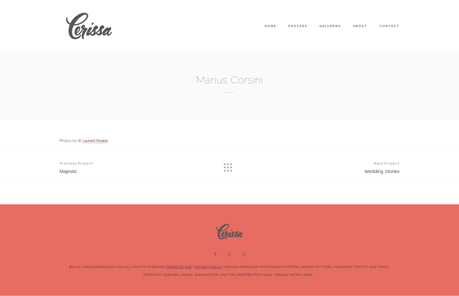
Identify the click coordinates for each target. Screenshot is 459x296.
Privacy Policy (209, 267)
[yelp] (243, 254)
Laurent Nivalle (95, 141)
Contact (389, 26)
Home (270, 26)
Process (297, 26)
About (360, 26)
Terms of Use (179, 267)
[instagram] (229, 254)
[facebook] (215, 254)
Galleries (330, 26)
